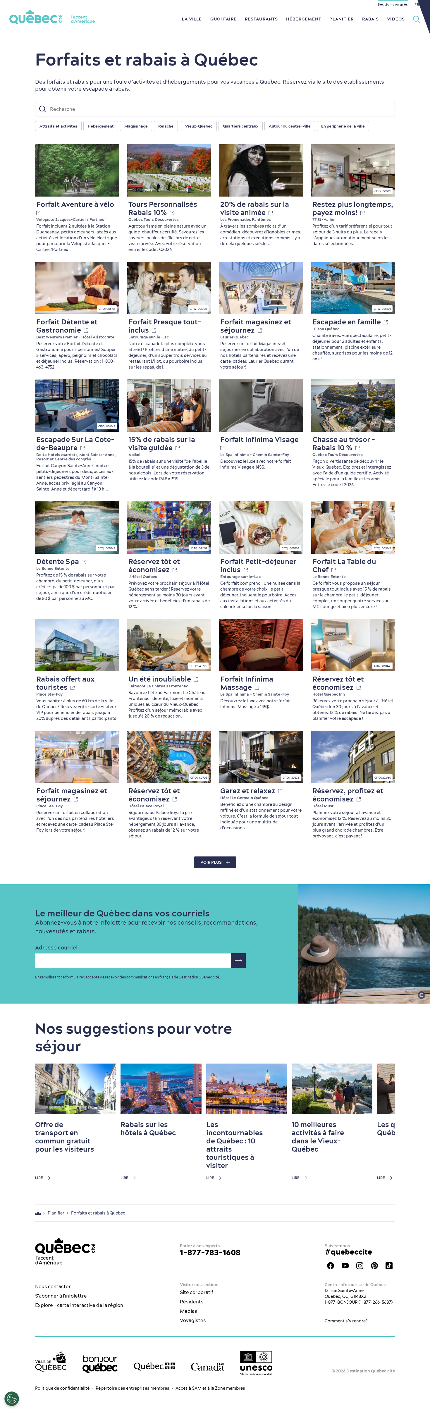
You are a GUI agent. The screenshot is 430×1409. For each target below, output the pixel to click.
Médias (188, 1311)
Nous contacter (53, 1286)
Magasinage (136, 126)
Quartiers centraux (240, 126)
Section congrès (393, 4)
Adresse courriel (56, 947)
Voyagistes (193, 1320)
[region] (232, 126)
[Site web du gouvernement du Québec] (154, 1366)
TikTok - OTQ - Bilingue (389, 1266)
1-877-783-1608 (210, 1252)
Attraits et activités (58, 126)
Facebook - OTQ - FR (330, 1266)
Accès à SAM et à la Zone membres (210, 1388)
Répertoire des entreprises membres (132, 1388)
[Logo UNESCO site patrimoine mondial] (256, 1363)
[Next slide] (379, 1088)
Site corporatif (196, 1292)
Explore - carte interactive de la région (79, 1305)
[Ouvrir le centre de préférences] (11, 1398)
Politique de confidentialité (62, 1388)
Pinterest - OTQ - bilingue (374, 1266)
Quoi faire (223, 19)
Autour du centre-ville (290, 126)
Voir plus (211, 862)
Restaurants (261, 19)
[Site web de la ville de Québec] (50, 1361)
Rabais (370, 19)
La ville (192, 19)
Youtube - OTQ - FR (345, 1266)
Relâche (165, 126)
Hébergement (303, 19)
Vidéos (396, 19)
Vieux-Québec (198, 126)
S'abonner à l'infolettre (61, 1296)
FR (416, 4)
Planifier (341, 19)
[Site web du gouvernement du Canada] (207, 1367)
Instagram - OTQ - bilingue (360, 1266)
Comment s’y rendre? (346, 1321)
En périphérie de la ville (343, 126)
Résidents (192, 1302)
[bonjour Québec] (100, 1364)
